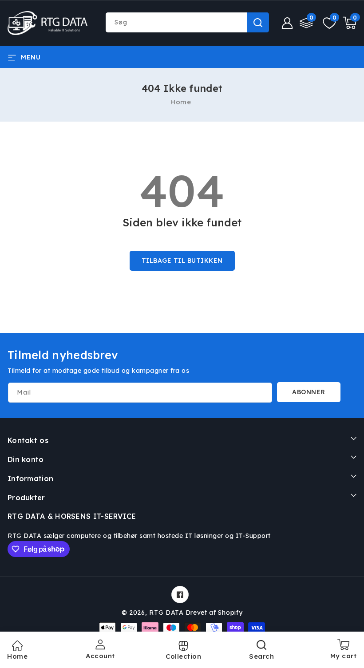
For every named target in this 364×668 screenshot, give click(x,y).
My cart (343, 652)
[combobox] (187, 22)
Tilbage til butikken (182, 261)
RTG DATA (166, 613)
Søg (258, 22)
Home (180, 102)
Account (100, 656)
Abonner (308, 392)
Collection (183, 656)
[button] (24, 57)
